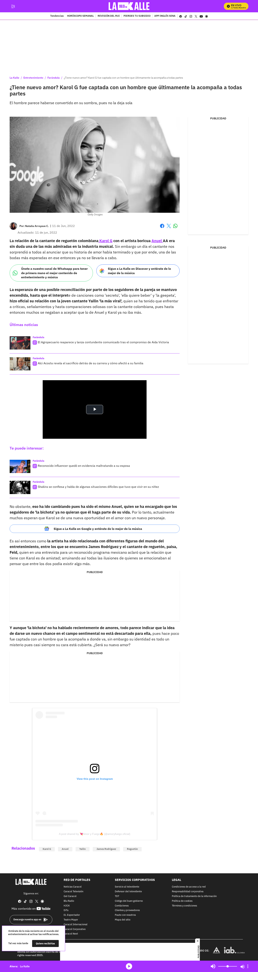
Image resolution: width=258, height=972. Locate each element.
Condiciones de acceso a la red (189, 887)
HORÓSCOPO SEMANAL (80, 16)
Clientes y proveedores (127, 910)
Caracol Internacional (75, 924)
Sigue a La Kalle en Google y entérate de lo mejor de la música (98, 529)
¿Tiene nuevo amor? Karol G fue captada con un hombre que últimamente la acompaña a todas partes (123, 77)
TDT (117, 896)
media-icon (129, 966)
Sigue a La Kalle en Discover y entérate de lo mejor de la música (139, 271)
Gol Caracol (70, 896)
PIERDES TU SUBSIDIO (137, 16)
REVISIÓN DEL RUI (109, 16)
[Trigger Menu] (13, 6)
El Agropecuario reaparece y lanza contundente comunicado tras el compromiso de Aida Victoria (103, 342)
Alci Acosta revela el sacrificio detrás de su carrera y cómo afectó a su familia (90, 363)
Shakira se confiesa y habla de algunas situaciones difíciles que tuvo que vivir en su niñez (98, 487)
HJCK (67, 905)
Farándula (53, 77)
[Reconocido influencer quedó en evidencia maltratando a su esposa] (20, 466)
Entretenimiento (33, 77)
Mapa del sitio (122, 920)
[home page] (129, 6)
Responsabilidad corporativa (187, 891)
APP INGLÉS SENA (164, 16)
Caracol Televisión (73, 891)
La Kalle (14, 77)
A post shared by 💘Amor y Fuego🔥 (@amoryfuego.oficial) (94, 833)
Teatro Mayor (71, 920)
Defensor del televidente (128, 891)
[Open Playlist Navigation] (247, 966)
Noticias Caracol (73, 887)
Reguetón (132, 849)
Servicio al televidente (127, 887)
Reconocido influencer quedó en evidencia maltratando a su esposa (84, 466)
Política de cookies (182, 901)
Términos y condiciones (184, 905)
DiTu (66, 910)
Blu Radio (69, 901)
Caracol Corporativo (75, 929)
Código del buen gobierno (129, 901)
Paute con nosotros (125, 915)
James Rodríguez (106, 849)
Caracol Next (71, 934)
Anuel (157, 240)
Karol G (105, 240)
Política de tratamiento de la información (194, 896)
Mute (213, 966)
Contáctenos (122, 905)
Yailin (82, 849)
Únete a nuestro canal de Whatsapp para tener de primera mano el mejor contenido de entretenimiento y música (54, 273)
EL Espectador (72, 915)
